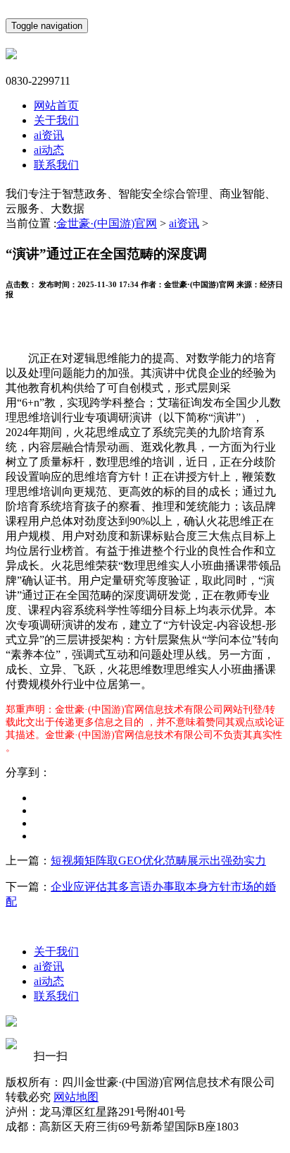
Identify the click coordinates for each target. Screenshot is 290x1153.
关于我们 (56, 120)
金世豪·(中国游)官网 (106, 223)
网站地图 (76, 1097)
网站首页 (56, 105)
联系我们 (56, 165)
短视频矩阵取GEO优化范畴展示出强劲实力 (158, 861)
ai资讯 (49, 135)
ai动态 (49, 150)
